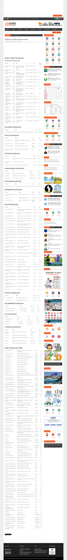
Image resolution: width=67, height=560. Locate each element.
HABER (7, 29)
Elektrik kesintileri (49, 363)
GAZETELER (46, 29)
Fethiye (55, 444)
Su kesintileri (54, 363)
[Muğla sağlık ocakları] (48, 402)
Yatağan (47, 446)
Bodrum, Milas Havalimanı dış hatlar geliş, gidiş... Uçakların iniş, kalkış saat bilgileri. (54, 203)
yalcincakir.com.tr (53, 558)
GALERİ (47, 144)
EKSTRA (59, 66)
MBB (45, 444)
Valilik (50, 364)
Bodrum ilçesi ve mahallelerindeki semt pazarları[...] (52, 161)
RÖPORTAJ (53, 144)
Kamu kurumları (50, 238)
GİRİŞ (11, 18)
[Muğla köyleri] (57, 179)
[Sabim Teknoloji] (53, 422)
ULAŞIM (26, 29)
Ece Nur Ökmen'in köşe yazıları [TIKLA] (50, 223)
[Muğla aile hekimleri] (57, 393)
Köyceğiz (46, 445)
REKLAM (15, 18)
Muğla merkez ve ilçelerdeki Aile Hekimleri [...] (51, 169)
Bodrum (47, 444)
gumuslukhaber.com (42, 558)
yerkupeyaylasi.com (48, 558)
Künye (45, 552)
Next (61, 305)
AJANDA (13, 29)
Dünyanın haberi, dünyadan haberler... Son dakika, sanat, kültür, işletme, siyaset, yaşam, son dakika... (55, 79)
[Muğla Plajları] (48, 179)
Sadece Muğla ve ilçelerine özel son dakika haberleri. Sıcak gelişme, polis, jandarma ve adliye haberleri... (54, 74)
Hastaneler (49, 229)
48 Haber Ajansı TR (14, 558)
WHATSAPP (28, 18)
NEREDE (47, 227)
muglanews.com (36, 558)
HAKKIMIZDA (54, 29)
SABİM (21, 550)
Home (12, 35)
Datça (53, 444)
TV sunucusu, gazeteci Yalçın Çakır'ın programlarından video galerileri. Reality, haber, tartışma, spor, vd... (54, 152)
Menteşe (52, 445)
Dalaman (50, 444)
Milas (54, 445)
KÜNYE (24, 18)
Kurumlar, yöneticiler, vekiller (56, 364)
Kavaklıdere (58, 444)
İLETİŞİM (20, 18)
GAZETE (53, 66)
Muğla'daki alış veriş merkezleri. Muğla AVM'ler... (54, 248)
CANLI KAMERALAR (35, 18)
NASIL (59, 227)
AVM (48, 247)
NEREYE (53, 227)
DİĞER (39, 29)
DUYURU (19, 29)
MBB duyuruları (59, 363)
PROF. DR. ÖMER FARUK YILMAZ (25, 552)
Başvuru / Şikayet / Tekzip (39, 552)
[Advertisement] (33, 7)
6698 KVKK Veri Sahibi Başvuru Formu (41, 550)
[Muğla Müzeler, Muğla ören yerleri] (57, 188)
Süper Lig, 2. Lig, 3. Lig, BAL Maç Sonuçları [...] (51, 104)
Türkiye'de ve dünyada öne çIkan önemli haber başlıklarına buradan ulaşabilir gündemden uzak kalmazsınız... (54, 70)
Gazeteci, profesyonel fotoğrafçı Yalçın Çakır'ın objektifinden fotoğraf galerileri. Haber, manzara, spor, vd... (55, 147)
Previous (45, 305)
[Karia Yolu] (48, 188)
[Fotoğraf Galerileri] (45, 147)
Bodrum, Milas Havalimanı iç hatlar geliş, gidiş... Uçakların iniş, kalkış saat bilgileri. (54, 199)
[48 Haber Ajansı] (53, 280)
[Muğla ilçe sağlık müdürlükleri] (57, 402)
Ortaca (56, 445)
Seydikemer (59, 445)
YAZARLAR (59, 144)
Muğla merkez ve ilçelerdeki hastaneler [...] (50, 167)
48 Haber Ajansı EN (20, 558)
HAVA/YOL (33, 29)
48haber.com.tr (25, 558)
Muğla (47, 296)
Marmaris (49, 445)
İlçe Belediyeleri (47, 364)
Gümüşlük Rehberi (30, 558)
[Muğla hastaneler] (48, 393)
